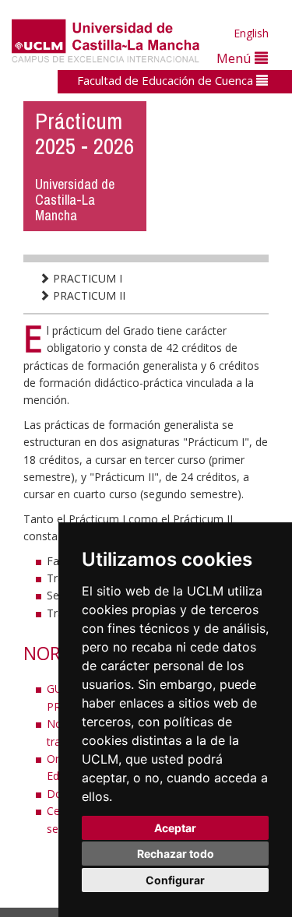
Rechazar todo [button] (175, 853)
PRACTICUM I (86, 278)
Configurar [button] (175, 880)
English (251, 33)
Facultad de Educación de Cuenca (166, 80)
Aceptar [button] (175, 827)
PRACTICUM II (87, 295)
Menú (235, 58)
